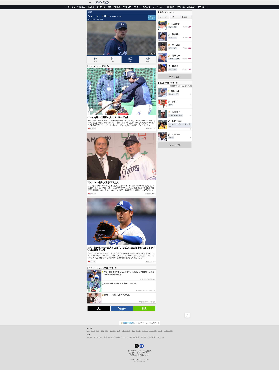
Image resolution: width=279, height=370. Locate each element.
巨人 (88, 331)
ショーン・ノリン (98, 16)
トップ (66, 7)
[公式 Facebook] (142, 346)
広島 (102, 331)
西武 (118, 331)
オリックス (153, 331)
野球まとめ (181, 7)
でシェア (98, 308)
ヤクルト (113, 331)
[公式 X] (137, 346)
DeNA (93, 331)
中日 (106, 331)
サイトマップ (136, 352)
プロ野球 (116, 7)
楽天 (133, 331)
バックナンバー (159, 7)
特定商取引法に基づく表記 (139, 355)
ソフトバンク (126, 331)
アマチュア (127, 7)
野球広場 (170, 7)
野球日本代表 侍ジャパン (112, 337)
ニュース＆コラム (78, 7)
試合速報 (91, 7)
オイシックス (168, 331)
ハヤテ (160, 331)
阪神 (97, 331)
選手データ (101, 7)
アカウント (202, 7)
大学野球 (143, 337)
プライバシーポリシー (143, 354)
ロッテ (138, 331)
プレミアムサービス (134, 351)
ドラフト (136, 7)
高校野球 (136, 337)
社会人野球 (151, 337)
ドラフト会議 (98, 337)
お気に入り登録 (151, 17)
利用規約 (144, 352)
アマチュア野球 (127, 337)
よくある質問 (147, 351)
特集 (109, 7)
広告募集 (131, 354)
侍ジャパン (147, 7)
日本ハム (145, 331)
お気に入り (191, 7)
